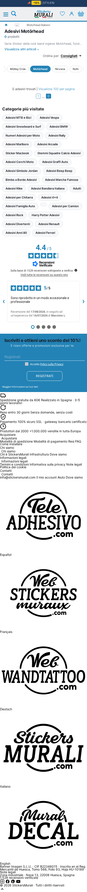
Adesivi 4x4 (49, 197)
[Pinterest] (13, 882)
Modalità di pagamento (50, 441)
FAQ (78, 441)
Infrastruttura (39, 454)
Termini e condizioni (14, 464)
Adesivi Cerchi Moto (20, 162)
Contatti (7, 474)
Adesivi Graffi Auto (55, 162)
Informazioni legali (14, 461)
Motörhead (40, 69)
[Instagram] (2, 882)
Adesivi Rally (56, 135)
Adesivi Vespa (49, 117)
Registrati (44, 376)
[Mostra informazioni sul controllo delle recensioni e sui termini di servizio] (76, 270)
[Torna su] (2, 890)
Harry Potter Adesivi (45, 215)
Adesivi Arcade (47, 144)
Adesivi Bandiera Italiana (47, 188)
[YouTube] (18, 882)
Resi (71, 441)
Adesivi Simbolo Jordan (22, 171)
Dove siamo (58, 454)
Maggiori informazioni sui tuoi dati (20, 386)
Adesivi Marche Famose (61, 179)
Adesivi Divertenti (18, 224)
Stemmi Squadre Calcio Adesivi (59, 153)
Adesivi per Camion (65, 206)
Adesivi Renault (49, 224)
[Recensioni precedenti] (3, 301)
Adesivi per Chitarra (19, 197)
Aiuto (61, 477)
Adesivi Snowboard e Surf (23, 126)
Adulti (77, 188)
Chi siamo (8, 451)
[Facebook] (8, 882)
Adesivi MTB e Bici (18, 117)
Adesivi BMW (59, 126)
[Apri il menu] (8, 14)
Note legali (74, 464)
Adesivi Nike (14, 188)
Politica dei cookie (13, 467)
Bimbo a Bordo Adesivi (21, 179)
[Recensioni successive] (83, 301)
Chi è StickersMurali (14, 454)
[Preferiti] (62, 13)
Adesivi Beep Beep (59, 171)
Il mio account (46, 477)
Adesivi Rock (14, 215)
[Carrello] (81, 13)
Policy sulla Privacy (51, 364)
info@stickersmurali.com (17, 477)
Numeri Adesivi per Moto (23, 135)
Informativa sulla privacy (47, 464)
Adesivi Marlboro (17, 144)
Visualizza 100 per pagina (56, 89)
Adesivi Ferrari (45, 232)
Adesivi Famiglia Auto (20, 206)
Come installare (11, 444)
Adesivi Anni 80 (16, 232)
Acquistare (9, 438)
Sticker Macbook (17, 153)
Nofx (76, 69)
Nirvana (60, 69)
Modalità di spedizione (16, 441)
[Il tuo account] (71, 13)
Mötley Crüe (18, 69)
